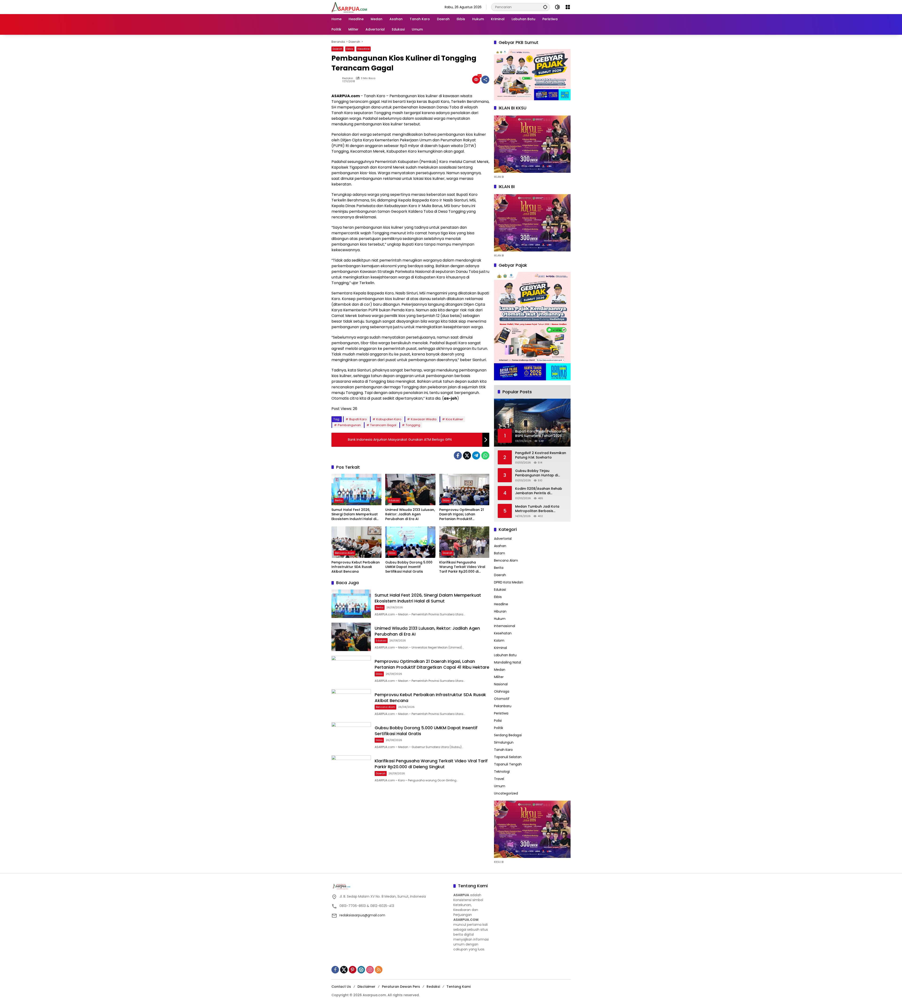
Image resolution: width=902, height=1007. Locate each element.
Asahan (500, 546)
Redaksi (347, 78)
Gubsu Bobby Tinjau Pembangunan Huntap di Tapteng (536, 473)
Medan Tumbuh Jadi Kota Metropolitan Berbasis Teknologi (537, 508)
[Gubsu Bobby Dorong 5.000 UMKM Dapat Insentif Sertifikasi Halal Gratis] (410, 542)
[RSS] (378, 969)
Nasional (501, 684)
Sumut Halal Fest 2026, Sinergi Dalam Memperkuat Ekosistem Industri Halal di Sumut (354, 514)
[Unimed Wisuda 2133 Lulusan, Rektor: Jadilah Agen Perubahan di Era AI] (410, 489)
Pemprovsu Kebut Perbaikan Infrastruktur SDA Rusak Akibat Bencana (355, 567)
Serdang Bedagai (508, 735)
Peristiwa (501, 713)
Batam (499, 553)
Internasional (504, 626)
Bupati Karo (358, 419)
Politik (498, 727)
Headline (363, 49)
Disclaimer (366, 986)
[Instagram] (370, 969)
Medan (499, 669)
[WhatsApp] (485, 455)
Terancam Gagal (383, 425)
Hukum (499, 618)
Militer (499, 677)
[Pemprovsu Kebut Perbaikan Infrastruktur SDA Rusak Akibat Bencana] (356, 542)
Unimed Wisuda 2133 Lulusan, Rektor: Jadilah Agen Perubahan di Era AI (410, 514)
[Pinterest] (352, 969)
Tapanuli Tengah (508, 764)
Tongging (413, 425)
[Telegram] (476, 455)
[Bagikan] (485, 80)
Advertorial (503, 538)
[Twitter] (467, 455)
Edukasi (394, 500)
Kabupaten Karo (388, 419)
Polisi (498, 720)
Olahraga (501, 691)
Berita (338, 500)
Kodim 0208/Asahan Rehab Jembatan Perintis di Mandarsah (538, 491)
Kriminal (500, 647)
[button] (545, 7)
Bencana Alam (344, 553)
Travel (499, 778)
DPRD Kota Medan (508, 582)
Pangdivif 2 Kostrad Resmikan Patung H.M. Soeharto (540, 455)
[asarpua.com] (349, 6)
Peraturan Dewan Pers (401, 986)
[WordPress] (361, 969)
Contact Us (341, 986)
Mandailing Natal (507, 662)
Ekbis (349, 49)
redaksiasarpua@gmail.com (362, 915)
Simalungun (503, 742)
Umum (499, 786)
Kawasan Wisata (423, 419)
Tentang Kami (458, 986)
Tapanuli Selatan (507, 757)
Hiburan (500, 611)
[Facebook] (458, 455)
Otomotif (501, 698)
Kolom (499, 640)
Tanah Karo (503, 749)
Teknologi (502, 771)
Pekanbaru (502, 706)
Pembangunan (349, 425)
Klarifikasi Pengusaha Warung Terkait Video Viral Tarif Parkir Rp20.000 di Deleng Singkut (462, 567)
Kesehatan (503, 633)
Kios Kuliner (454, 419)
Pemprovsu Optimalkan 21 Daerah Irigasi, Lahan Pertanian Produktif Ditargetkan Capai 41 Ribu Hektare (461, 514)
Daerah (337, 49)
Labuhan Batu (505, 655)
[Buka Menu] (568, 7)
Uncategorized (506, 793)
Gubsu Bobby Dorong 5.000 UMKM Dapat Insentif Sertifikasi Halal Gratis (408, 567)
